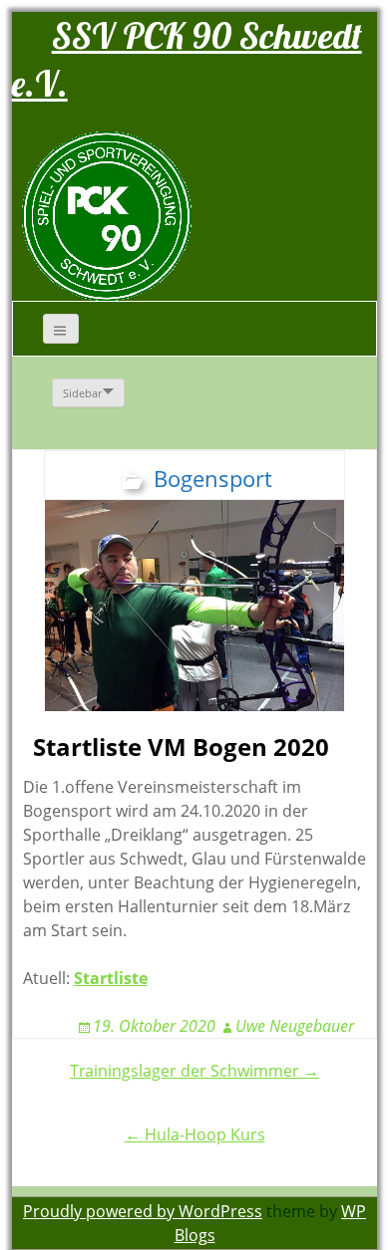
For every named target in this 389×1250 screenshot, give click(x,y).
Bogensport (213, 478)
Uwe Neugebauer (294, 1026)
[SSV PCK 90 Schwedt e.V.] (107, 215)
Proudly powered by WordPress (142, 1211)
